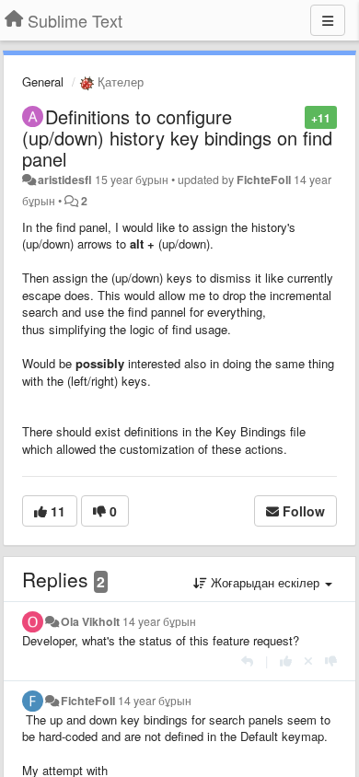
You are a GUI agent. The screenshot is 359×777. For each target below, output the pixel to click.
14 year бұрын (159, 621)
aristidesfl (65, 179)
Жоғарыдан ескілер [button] (265, 582)
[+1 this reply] (286, 660)
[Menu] (327, 20)
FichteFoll (264, 179)
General (43, 81)
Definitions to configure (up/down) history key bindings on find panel (177, 137)
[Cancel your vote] (308, 660)
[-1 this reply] (331, 660)
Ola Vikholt (90, 621)
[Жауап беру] (247, 660)
